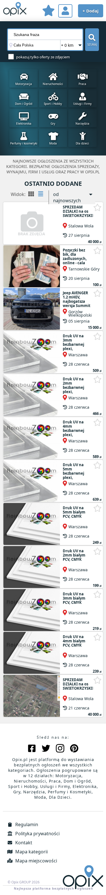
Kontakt (23, 842)
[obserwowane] (48, 11)
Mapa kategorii (31, 852)
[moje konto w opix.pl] (65, 11)
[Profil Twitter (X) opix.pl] (46, 749)
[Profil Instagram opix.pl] (60, 749)
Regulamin (26, 824)
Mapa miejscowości (35, 861)
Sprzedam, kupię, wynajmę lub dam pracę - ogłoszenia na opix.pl (15, 9)
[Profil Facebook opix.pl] (31, 749)
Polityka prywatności (37, 833)
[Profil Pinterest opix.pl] (74, 749)
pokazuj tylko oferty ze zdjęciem (43, 56)
